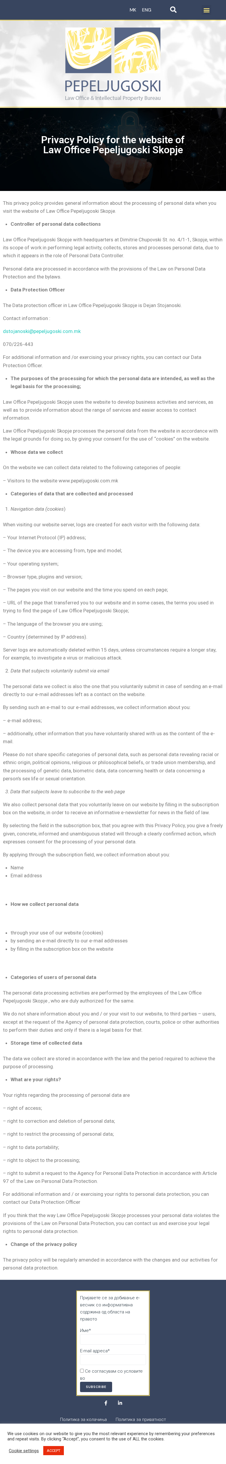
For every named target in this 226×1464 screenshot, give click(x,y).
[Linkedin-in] (120, 1403)
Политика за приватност (111, 1378)
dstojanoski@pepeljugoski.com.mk (42, 331)
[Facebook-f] (106, 1403)
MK (133, 10)
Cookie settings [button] (24, 1450)
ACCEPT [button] (53, 1450)
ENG (146, 10)
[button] (206, 10)
